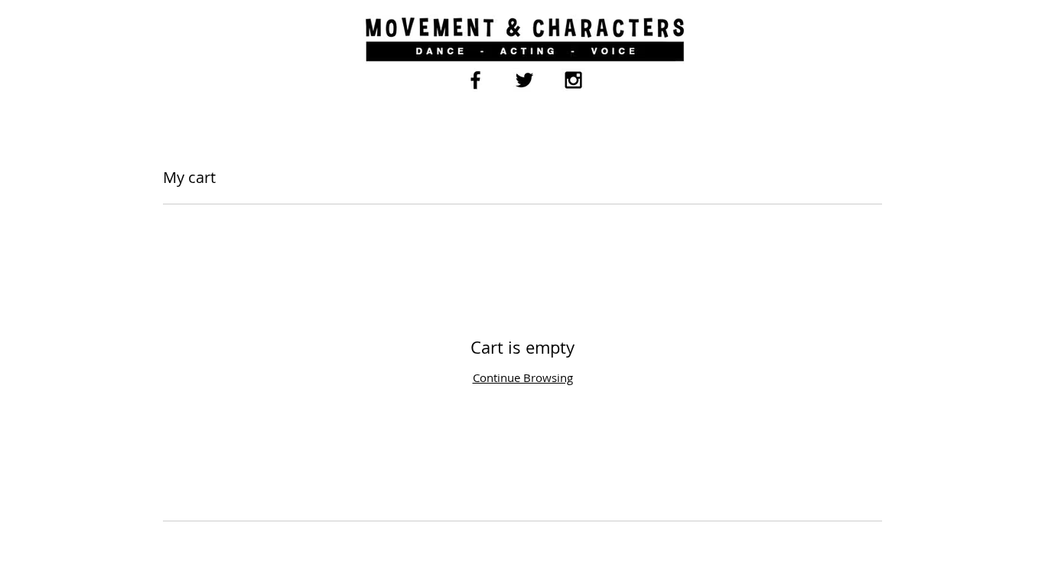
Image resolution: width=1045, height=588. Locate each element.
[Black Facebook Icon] (475, 80)
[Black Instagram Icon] (573, 80)
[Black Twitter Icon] (524, 80)
